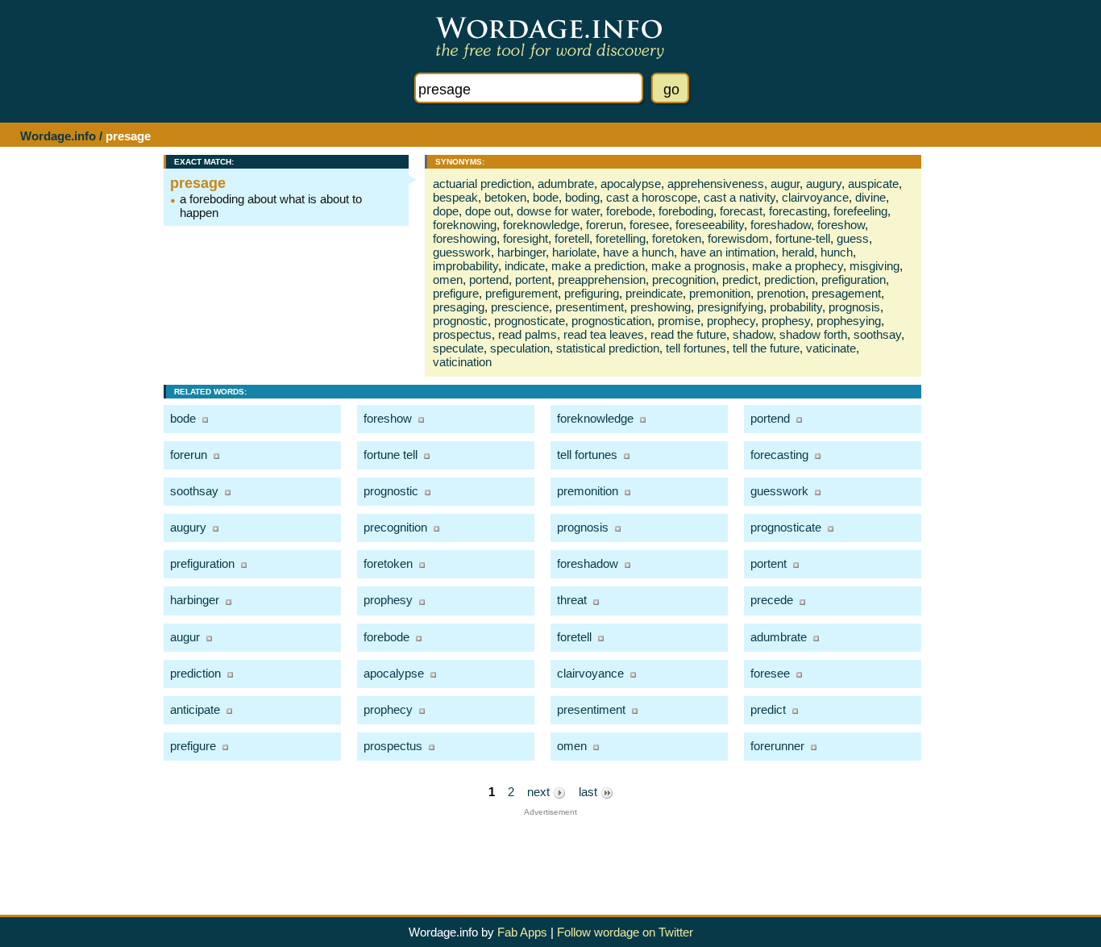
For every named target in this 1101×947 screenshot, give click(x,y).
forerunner (777, 746)
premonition (719, 293)
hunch (837, 252)
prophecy (731, 320)
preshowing (660, 307)
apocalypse (630, 183)
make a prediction (598, 266)
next (540, 792)
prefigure (456, 293)
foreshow (841, 225)
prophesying (848, 320)
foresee (649, 225)
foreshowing (464, 238)
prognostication (611, 320)
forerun (604, 225)
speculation (520, 348)
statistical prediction (607, 348)
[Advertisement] (550, 852)
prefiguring (591, 293)
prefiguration (853, 279)
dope (446, 211)
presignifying (730, 307)
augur (785, 183)
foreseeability (709, 225)
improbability (465, 266)
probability (796, 307)
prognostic (460, 320)
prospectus (462, 334)
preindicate (654, 293)
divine (870, 197)
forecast (741, 211)
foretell (572, 238)
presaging (458, 307)
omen (448, 279)
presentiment (589, 307)
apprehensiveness (715, 183)
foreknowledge (541, 225)
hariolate (574, 252)
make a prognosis (698, 266)
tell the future (766, 348)
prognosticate (529, 320)
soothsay (877, 334)
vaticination (462, 362)
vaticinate (831, 348)
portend (489, 279)
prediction (789, 279)
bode (546, 197)
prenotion (781, 293)
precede (771, 600)
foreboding (686, 211)
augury (823, 183)
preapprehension (602, 279)
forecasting (798, 211)
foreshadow (780, 225)
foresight (525, 238)
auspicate (873, 183)
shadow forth (813, 334)
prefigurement (521, 293)
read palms (527, 334)
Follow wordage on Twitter (625, 932)
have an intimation (727, 252)
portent (533, 279)
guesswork (462, 252)
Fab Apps (522, 932)
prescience (520, 307)
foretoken (676, 238)
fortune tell (391, 454)
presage (198, 183)
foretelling (621, 238)
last (589, 792)
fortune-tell (802, 238)
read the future (688, 334)
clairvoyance (815, 197)
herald (798, 252)
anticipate (195, 709)
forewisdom (738, 238)
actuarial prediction (482, 183)
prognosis (854, 307)
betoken (505, 197)
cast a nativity (739, 197)
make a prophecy (797, 266)
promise (679, 320)
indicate (525, 266)
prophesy (786, 320)
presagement (846, 293)
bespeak (455, 197)
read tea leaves (603, 334)
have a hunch (638, 252)
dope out (487, 211)
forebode (629, 211)
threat (572, 600)
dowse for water (558, 211)
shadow (753, 334)
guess (853, 238)
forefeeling (860, 211)
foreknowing (464, 225)
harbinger (521, 252)
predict (740, 279)
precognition (684, 279)
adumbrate (566, 183)
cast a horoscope (651, 197)
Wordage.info (58, 136)
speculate (458, 348)
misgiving (874, 266)
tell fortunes (696, 348)
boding (582, 197)
